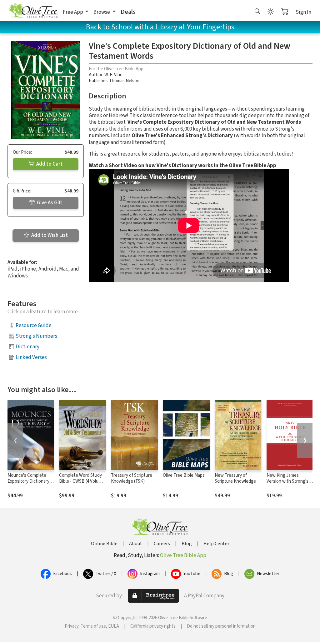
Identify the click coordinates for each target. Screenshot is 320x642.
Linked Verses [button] (31, 357)
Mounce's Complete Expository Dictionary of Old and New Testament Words (28, 484)
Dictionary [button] (27, 347)
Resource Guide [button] (34, 325)
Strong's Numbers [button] (36, 336)
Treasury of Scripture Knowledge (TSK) (131, 478)
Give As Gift (49, 203)
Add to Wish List (49, 235)
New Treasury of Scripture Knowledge (235, 478)
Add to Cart (48, 164)
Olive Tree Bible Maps (184, 475)
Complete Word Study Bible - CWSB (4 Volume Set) (81, 481)
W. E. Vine (113, 75)
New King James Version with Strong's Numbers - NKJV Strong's (287, 484)
